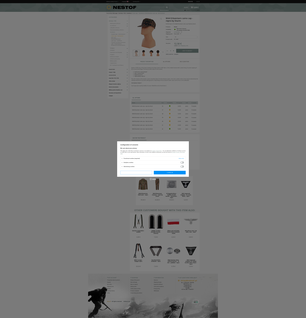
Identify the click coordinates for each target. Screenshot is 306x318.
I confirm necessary (136, 172)
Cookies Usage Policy (157, 150)
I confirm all (170, 172)
